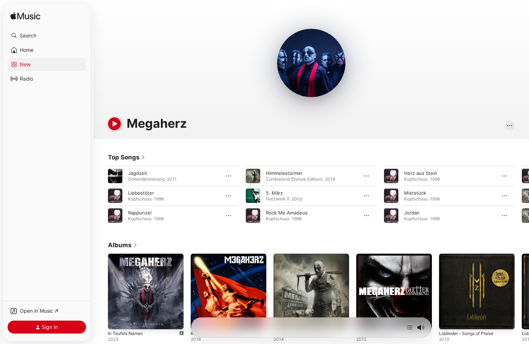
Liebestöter (141, 193)
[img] (25, 16)
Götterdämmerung (377, 256)
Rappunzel (140, 213)
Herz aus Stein (420, 173)
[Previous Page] (101, 195)
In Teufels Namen (127, 256)
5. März (274, 193)
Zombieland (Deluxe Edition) (305, 256)
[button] (47, 36)
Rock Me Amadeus (287, 213)
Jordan (412, 213)
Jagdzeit (137, 173)
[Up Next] (409, 327)
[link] (126, 157)
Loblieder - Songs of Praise (469, 256)
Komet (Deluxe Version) (217, 256)
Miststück (415, 193)
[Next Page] (522, 195)
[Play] (114, 123)
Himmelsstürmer (284, 173)
